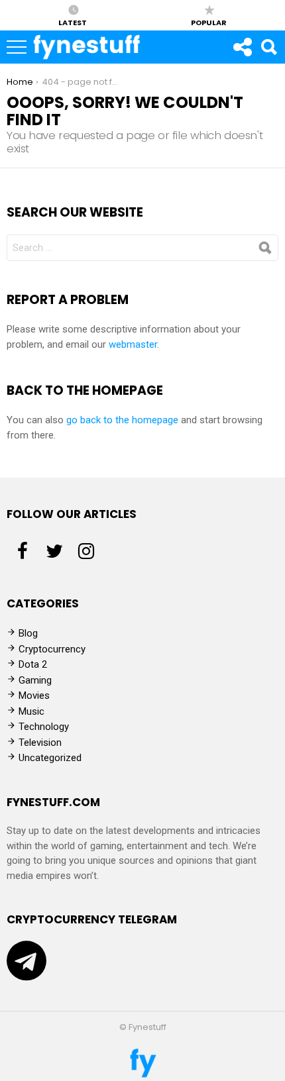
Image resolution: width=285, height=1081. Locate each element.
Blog (28, 633)
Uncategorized (50, 758)
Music (31, 711)
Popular (209, 21)
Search (268, 47)
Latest (72, 21)
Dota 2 (33, 664)
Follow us (242, 47)
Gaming (35, 680)
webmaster (133, 344)
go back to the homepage (122, 420)
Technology (44, 727)
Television (40, 742)
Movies (34, 695)
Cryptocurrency (52, 649)
